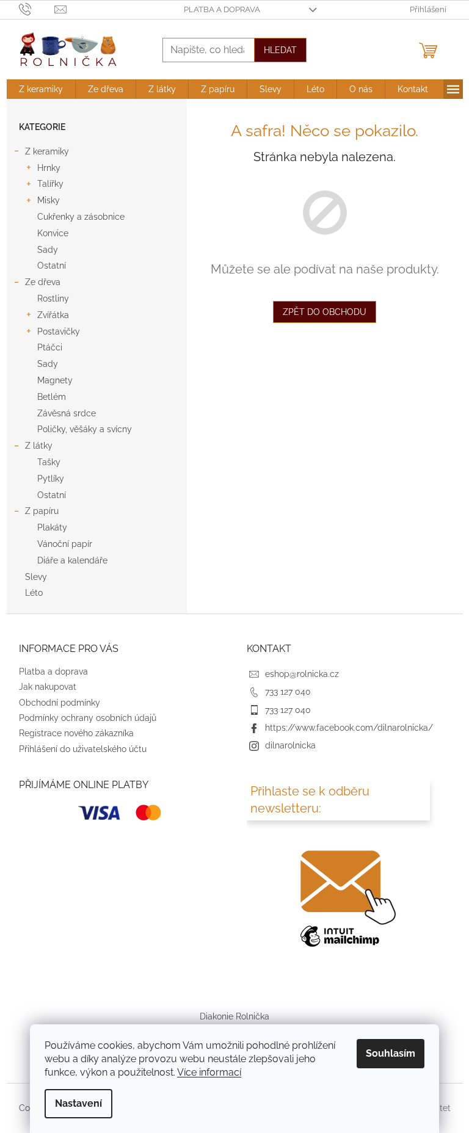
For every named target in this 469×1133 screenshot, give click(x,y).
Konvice (52, 233)
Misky (48, 200)
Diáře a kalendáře (72, 560)
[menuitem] (41, 89)
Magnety (55, 380)
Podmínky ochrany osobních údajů (87, 718)
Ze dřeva (42, 282)
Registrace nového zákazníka (76, 733)
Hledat (280, 50)
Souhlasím (390, 1053)
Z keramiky (47, 151)
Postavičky (58, 331)
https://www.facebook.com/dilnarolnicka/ (349, 728)
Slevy (36, 577)
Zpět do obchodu (324, 312)
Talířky (50, 184)
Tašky (48, 462)
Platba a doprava (222, 9)
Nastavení (78, 1103)
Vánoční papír (64, 544)
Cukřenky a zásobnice (81, 217)
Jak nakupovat (47, 687)
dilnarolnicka (290, 745)
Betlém (51, 397)
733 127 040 (288, 692)
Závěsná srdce (66, 413)
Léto (34, 593)
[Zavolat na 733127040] (37, 8)
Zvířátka (53, 315)
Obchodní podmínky (59, 703)
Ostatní (51, 265)
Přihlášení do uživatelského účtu (83, 749)
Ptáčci (49, 347)
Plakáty (52, 527)
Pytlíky (50, 478)
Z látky (39, 446)
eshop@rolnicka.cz (302, 674)
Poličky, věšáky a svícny (84, 429)
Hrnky (48, 168)
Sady (47, 250)
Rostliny (53, 298)
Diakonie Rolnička (234, 1016)
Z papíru (42, 511)
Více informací (209, 1072)
